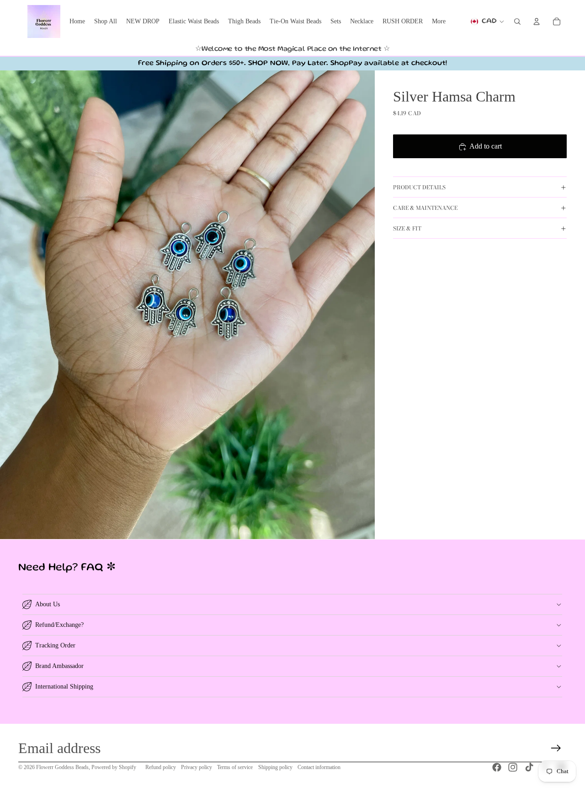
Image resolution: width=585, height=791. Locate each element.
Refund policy (160, 767)
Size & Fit (407, 228)
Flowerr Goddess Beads (62, 767)
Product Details (419, 187)
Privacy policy (196, 767)
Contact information (319, 767)
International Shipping (64, 686)
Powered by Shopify (113, 767)
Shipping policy (275, 767)
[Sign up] (556, 748)
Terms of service (235, 767)
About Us (47, 604)
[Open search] (517, 21)
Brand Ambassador (59, 666)
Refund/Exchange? (59, 624)
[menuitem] (439, 21)
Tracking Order (55, 645)
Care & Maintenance (425, 207)
